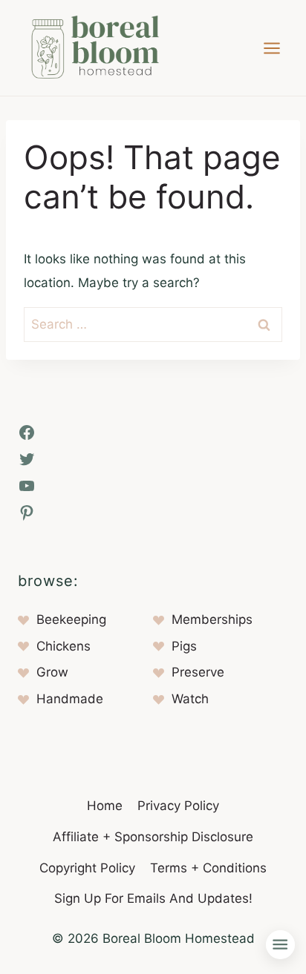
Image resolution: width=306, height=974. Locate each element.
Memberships (212, 619)
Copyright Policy (87, 868)
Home (105, 805)
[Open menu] (271, 48)
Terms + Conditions (208, 868)
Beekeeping (71, 619)
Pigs (184, 646)
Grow (52, 672)
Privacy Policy (178, 805)
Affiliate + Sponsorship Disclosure (153, 836)
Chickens (63, 646)
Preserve (198, 672)
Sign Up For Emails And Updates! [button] (153, 898)
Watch (190, 698)
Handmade (69, 698)
